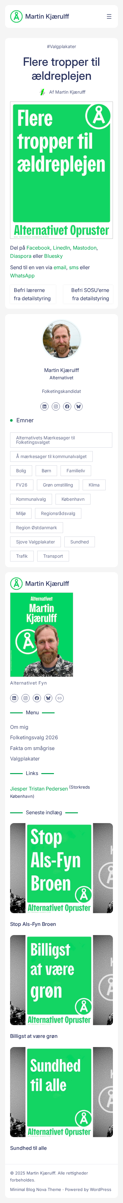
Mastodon (85, 248)
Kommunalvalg (31, 499)
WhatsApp (22, 275)
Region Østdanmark (36, 527)
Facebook (38, 248)
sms (74, 267)
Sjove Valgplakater (35, 541)
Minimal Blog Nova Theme (35, 1189)
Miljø (21, 513)
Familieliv (76, 470)
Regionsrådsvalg (58, 513)
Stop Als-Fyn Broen (33, 924)
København (73, 499)
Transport (53, 556)
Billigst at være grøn (34, 1036)
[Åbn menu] (109, 16)
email (60, 267)
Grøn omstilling (58, 484)
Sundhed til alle (28, 1148)
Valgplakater (63, 46)
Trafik (22, 556)
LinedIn (61, 248)
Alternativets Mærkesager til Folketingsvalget (45, 440)
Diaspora (21, 256)
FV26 (21, 484)
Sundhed (79, 541)
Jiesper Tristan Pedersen (39, 788)
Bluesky (53, 256)
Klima (94, 484)
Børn (46, 470)
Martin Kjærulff (47, 16)
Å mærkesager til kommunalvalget (51, 456)
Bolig (21, 470)
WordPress (100, 1189)
